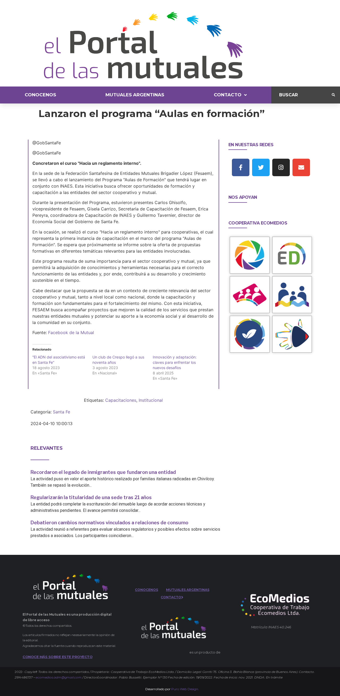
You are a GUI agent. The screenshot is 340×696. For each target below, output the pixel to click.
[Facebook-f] (240, 167)
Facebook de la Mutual (71, 332)
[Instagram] (281, 167)
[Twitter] (261, 167)
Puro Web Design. (185, 689)
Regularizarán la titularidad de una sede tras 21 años (91, 497)
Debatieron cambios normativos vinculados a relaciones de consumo (109, 522)
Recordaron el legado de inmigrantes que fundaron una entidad (103, 472)
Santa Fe (61, 411)
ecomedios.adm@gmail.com (58, 677)
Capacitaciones (120, 400)
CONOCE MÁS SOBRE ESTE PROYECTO (57, 657)
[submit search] (333, 95)
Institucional (151, 400)
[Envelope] (301, 167)
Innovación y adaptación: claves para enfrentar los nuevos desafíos (175, 362)
